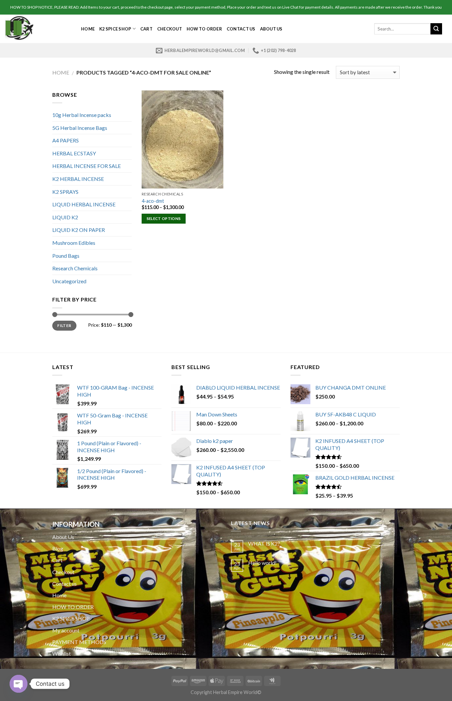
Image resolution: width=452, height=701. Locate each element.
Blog (57, 548)
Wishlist (61, 653)
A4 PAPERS (65, 140)
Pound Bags (65, 255)
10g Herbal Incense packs (81, 115)
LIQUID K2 (65, 217)
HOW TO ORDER (204, 28)
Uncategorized (69, 281)
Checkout (169, 28)
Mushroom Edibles (73, 243)
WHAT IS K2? (264, 543)
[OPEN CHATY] (18, 684)
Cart (146, 28)
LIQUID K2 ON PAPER (78, 230)
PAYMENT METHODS (79, 642)
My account (65, 630)
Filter (64, 325)
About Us (271, 28)
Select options (164, 218)
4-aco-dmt (153, 201)
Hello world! (262, 563)
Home (88, 28)
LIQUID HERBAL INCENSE (83, 204)
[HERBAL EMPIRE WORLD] (38, 29)
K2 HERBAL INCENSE (78, 179)
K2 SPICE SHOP (115, 28)
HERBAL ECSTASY (74, 153)
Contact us (241, 28)
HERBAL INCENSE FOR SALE (86, 166)
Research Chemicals (75, 268)
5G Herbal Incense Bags (79, 128)
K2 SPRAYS (65, 192)
